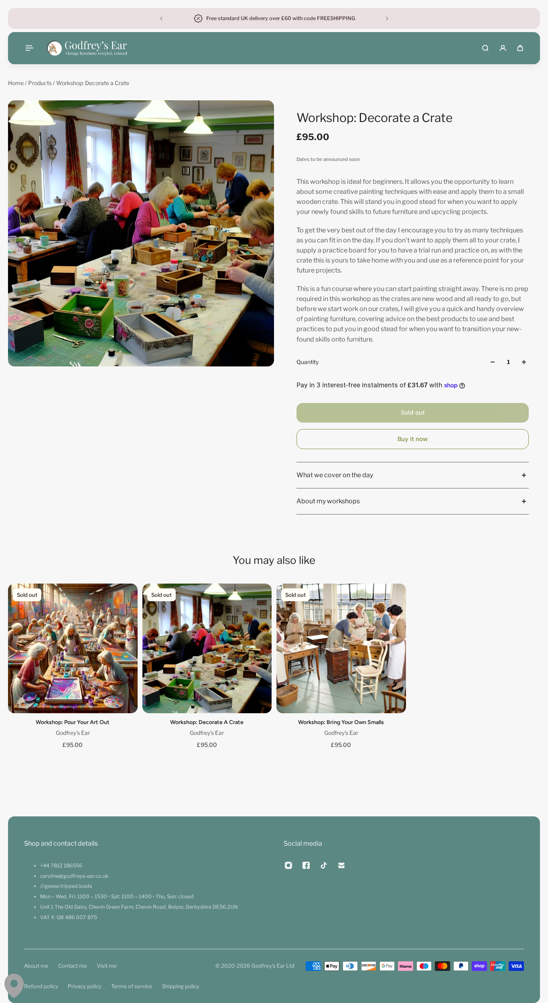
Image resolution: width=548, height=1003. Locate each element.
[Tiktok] (324, 865)
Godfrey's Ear (73, 732)
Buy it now (413, 439)
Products (40, 82)
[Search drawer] (485, 48)
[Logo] (87, 48)
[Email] (341, 865)
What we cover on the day (334, 475)
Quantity (307, 361)
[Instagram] (288, 865)
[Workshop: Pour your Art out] (73, 648)
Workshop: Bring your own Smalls (341, 721)
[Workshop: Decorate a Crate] (207, 648)
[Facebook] (306, 865)
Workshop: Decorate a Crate (207, 721)
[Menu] (29, 48)
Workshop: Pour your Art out (73, 721)
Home (16, 82)
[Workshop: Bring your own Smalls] (341, 648)
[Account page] (502, 48)
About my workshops (328, 501)
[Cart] (520, 48)
